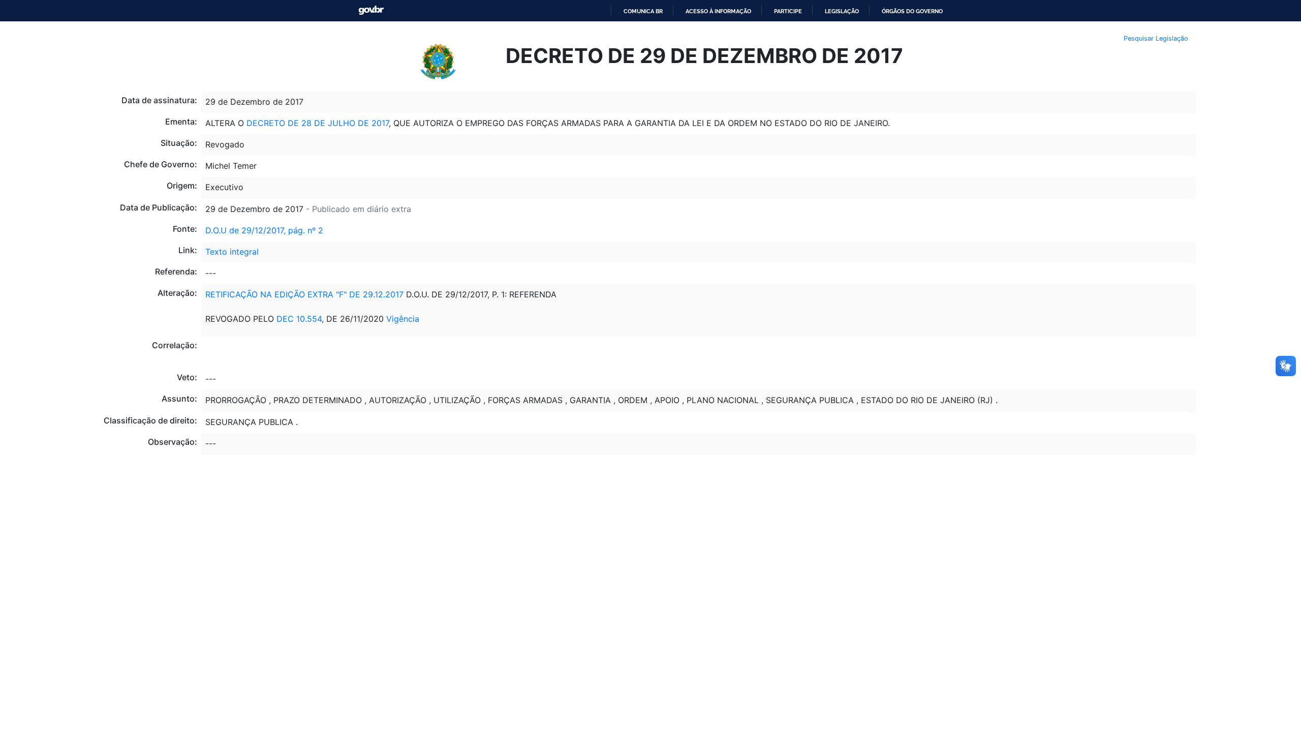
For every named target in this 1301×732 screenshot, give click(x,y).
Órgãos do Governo (912, 11)
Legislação (842, 11)
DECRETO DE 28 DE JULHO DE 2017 (317, 123)
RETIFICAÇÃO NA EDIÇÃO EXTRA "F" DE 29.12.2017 (304, 294)
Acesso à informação (718, 11)
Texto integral (232, 252)
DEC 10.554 (299, 319)
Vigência (402, 319)
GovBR (371, 10)
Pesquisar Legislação (1156, 38)
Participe (788, 11)
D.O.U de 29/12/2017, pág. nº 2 (264, 230)
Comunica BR (643, 11)
